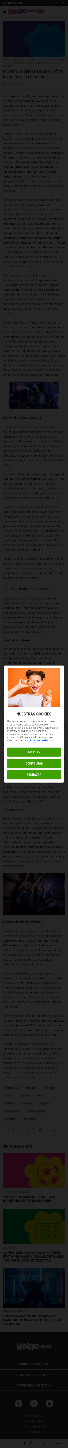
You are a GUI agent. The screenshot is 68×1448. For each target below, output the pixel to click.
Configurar (34, 763)
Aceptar (34, 752)
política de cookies (38, 740)
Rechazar (34, 774)
